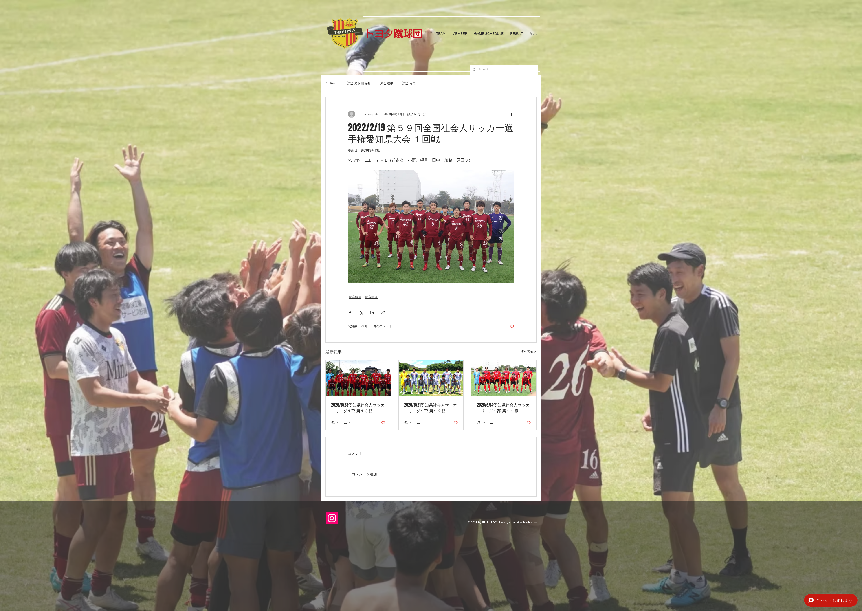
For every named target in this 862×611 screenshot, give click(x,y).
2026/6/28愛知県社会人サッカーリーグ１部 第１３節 (358, 408)
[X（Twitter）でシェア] (361, 312)
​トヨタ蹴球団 (393, 33)
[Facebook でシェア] (350, 312)
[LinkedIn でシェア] (372, 312)
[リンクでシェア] (383, 312)
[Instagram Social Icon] (332, 518)
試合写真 (409, 83)
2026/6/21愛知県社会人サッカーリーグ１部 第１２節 (430, 408)
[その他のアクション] (511, 114)
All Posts (331, 83)
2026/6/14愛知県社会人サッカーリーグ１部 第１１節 (503, 408)
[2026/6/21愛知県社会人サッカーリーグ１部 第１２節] (431, 378)
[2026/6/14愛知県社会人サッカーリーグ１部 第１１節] (503, 378)
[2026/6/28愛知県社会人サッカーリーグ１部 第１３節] (358, 378)
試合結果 (386, 83)
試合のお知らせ (359, 83)
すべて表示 (529, 352)
